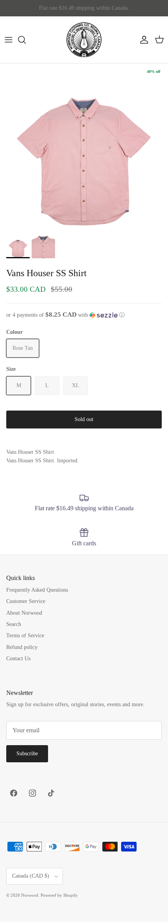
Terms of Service (25, 635)
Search (13, 624)
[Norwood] (84, 39)
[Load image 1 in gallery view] (84, 147)
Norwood (29, 895)
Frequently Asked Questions (37, 590)
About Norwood (24, 613)
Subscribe (27, 753)
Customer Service (25, 601)
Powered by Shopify (59, 895)
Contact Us (18, 658)
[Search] (25, 39)
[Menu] (8, 39)
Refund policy (22, 647)
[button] (84, 315)
